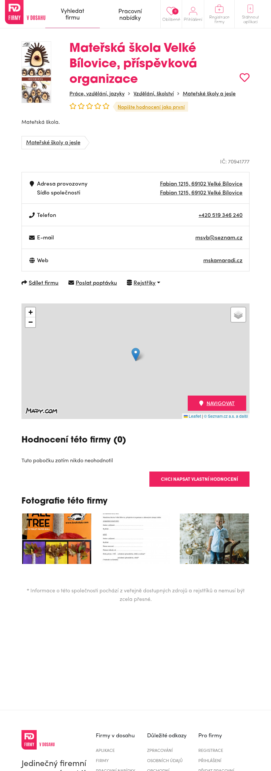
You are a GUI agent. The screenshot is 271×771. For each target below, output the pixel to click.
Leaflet (194, 416)
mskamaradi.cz (223, 260)
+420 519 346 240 (221, 215)
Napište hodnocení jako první (151, 106)
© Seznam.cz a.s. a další (226, 416)
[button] (136, 354)
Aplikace (105, 750)
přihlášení (209, 760)
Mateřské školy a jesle (209, 93)
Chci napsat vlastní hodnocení (199, 478)
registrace (210, 750)
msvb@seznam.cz (219, 237)
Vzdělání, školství (154, 93)
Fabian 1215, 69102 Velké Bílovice (201, 183)
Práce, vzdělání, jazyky (97, 93)
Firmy (102, 760)
